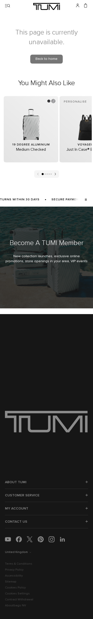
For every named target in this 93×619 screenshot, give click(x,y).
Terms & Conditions (18, 563)
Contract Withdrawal (19, 599)
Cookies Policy (15, 587)
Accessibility (14, 575)
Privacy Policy (14, 569)
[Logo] (46, 6)
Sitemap (10, 581)
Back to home (46, 59)
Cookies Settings (17, 593)
